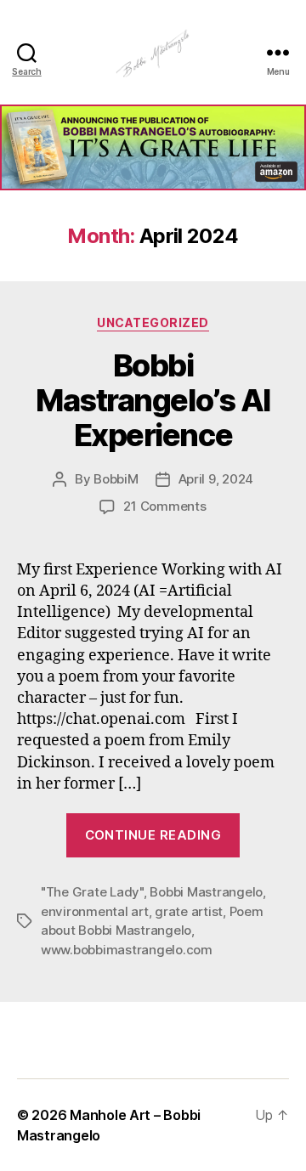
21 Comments (164, 506)
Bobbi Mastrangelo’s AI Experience (152, 400)
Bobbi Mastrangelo (206, 892)
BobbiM (116, 479)
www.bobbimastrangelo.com (126, 950)
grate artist (189, 911)
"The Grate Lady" (92, 892)
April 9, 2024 (216, 479)
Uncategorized (153, 322)
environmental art (95, 911)
